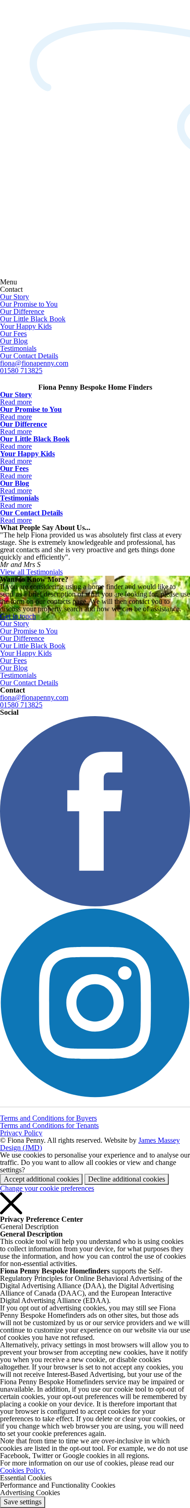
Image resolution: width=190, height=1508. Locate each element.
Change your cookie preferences (47, 1188)
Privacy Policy (21, 1133)
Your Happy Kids (26, 326)
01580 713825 (21, 370)
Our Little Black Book (32, 319)
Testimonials (18, 348)
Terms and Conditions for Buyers (48, 1118)
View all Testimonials (31, 572)
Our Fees (13, 334)
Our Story (14, 297)
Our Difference (22, 311)
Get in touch (18, 616)
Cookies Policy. (23, 1470)
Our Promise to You (29, 304)
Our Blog (14, 341)
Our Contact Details (29, 356)
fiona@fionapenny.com (34, 363)
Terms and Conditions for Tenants (49, 1125)
